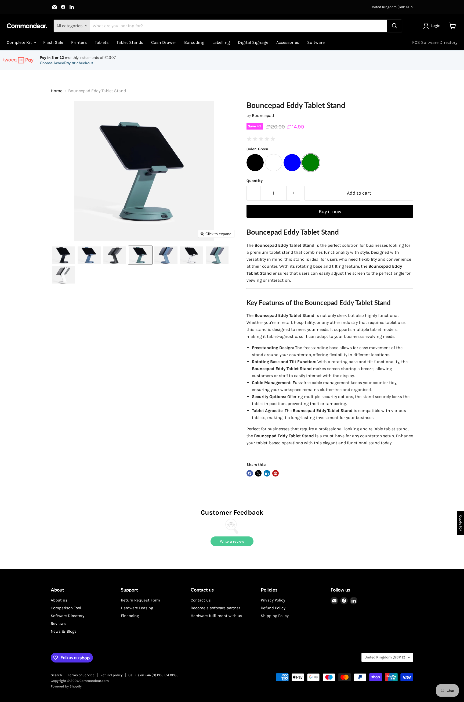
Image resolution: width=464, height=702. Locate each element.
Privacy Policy (273, 600)
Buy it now (330, 211)
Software (316, 42)
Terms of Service (81, 675)
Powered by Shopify (66, 686)
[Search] (394, 26)
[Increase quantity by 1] (293, 193)
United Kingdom (390, 7)
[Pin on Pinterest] (275, 473)
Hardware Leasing (137, 608)
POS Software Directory (434, 42)
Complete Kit (20, 42)
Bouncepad (263, 115)
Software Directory (67, 615)
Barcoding (194, 42)
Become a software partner (215, 608)
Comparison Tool (66, 608)
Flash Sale (53, 42)
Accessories (287, 42)
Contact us (201, 600)
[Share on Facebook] (250, 473)
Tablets (101, 42)
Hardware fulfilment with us (216, 615)
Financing (130, 615)
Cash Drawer (163, 42)
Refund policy (111, 675)
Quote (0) (460, 523)
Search (56, 675)
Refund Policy (273, 608)
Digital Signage (253, 42)
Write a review (232, 541)
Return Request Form (140, 600)
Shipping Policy (275, 615)
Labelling (221, 42)
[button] (433, 26)
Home (56, 90)
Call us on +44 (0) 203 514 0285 (153, 675)
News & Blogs (64, 631)
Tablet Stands (130, 42)
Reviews (58, 623)
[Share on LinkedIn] (267, 473)
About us (59, 600)
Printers (79, 42)
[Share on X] (258, 473)
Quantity (255, 181)
